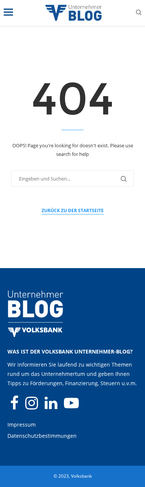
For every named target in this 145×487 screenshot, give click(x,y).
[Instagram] (32, 406)
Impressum (21, 424)
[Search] (138, 13)
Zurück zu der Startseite (73, 210)
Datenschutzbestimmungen (42, 435)
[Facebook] (15, 406)
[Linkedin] (51, 406)
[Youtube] (71, 406)
